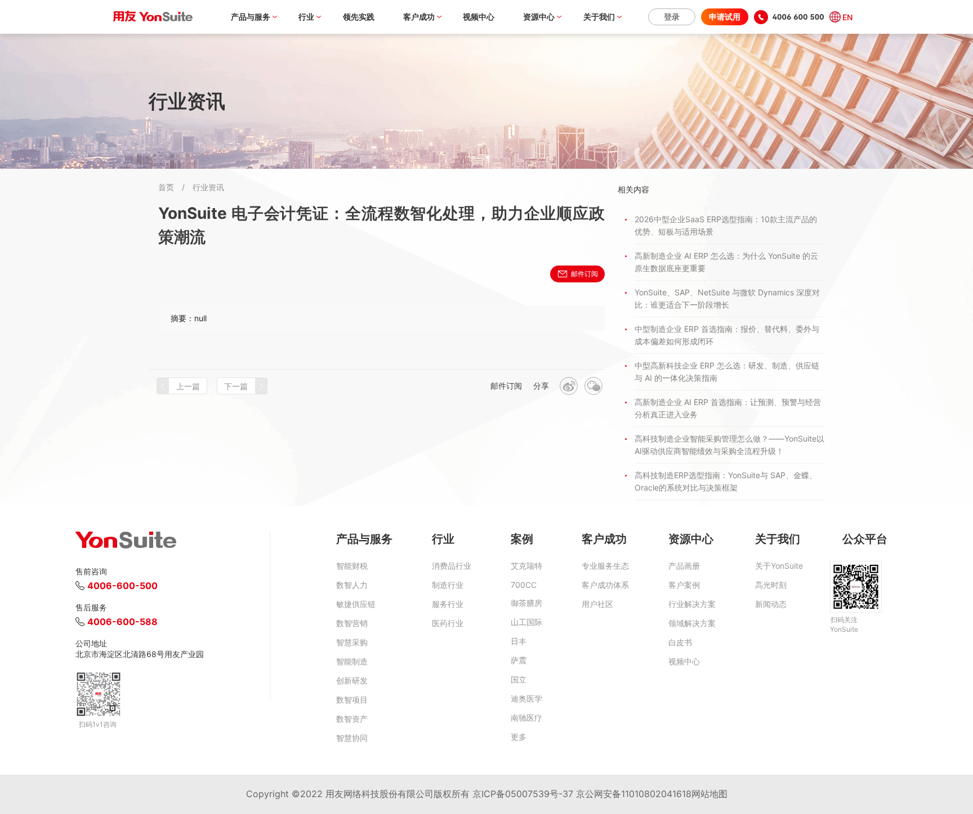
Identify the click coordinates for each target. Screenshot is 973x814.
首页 (166, 187)
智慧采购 (352, 642)
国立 (518, 679)
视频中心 (478, 16)
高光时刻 (771, 585)
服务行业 (447, 604)
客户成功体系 (605, 585)
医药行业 (447, 623)
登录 (672, 16)
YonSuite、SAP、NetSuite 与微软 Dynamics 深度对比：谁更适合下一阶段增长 (727, 298)
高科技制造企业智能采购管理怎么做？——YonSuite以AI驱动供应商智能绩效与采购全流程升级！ (729, 445)
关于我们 (599, 16)
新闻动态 (771, 604)
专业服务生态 (605, 565)
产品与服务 (250, 16)
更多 (518, 736)
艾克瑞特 (526, 565)
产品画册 (684, 565)
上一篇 (188, 386)
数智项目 (352, 699)
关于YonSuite (779, 565)
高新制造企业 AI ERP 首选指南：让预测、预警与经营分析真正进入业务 (728, 408)
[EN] (833, 17)
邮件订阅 (584, 273)
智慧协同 (352, 738)
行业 (306, 16)
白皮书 (680, 642)
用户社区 (597, 604)
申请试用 (724, 16)
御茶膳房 (526, 603)
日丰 (518, 641)
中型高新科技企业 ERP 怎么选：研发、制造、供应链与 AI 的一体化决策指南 (727, 372)
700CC (524, 585)
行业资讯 (208, 187)
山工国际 (526, 622)
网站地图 (709, 793)
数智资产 (352, 718)
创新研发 (352, 680)
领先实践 (358, 16)
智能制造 (352, 661)
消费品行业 (451, 565)
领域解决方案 (692, 623)
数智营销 (352, 623)
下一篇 (236, 386)
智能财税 (352, 565)
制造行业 (447, 585)
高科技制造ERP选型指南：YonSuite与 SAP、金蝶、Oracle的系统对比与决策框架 (726, 481)
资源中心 (539, 16)
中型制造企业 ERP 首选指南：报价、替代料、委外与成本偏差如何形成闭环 (727, 335)
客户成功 (419, 16)
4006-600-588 (122, 621)
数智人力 (352, 585)
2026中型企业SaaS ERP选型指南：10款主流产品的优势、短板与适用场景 (726, 225)
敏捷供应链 (356, 604)
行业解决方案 (692, 604)
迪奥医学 (526, 698)
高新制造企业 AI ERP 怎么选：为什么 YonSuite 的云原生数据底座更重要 (726, 262)
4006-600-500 (122, 585)
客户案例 (684, 585)
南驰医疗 (526, 717)
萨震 (518, 660)
